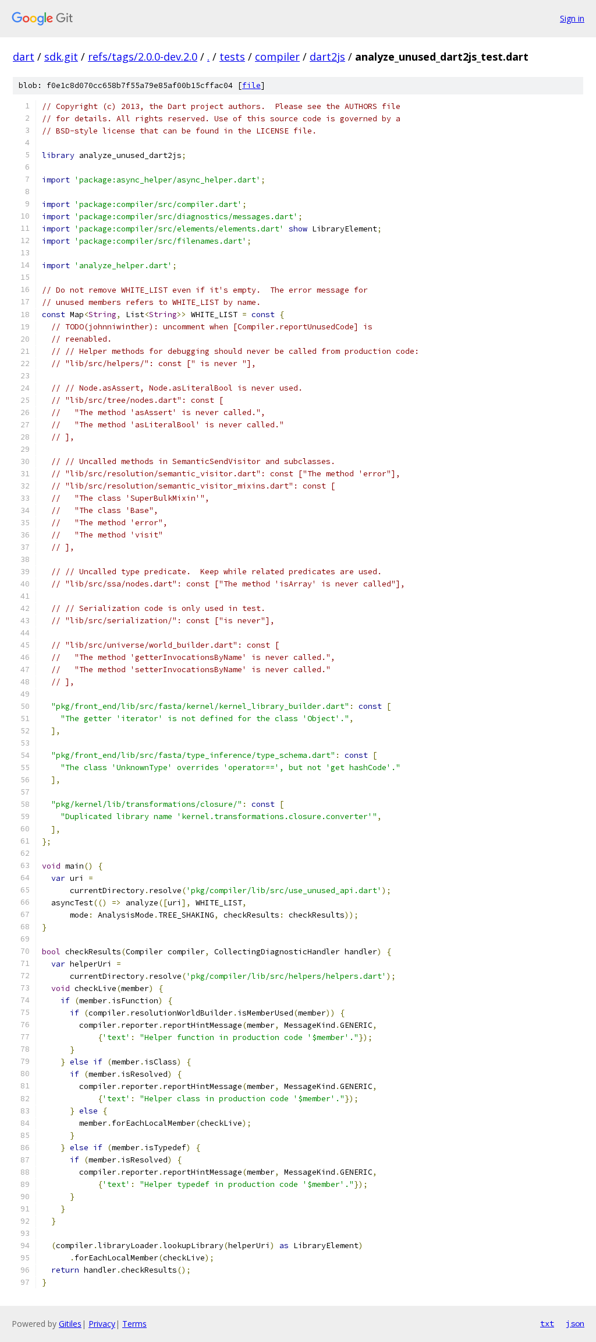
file (251, 85)
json (575, 1323)
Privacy (101, 1323)
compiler (277, 57)
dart (23, 57)
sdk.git (61, 57)
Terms (134, 1323)
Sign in (572, 18)
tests (232, 57)
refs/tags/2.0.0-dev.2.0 (142, 57)
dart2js (327, 57)
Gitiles (70, 1323)
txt (547, 1323)
